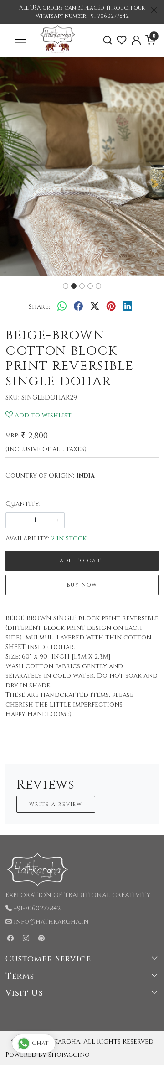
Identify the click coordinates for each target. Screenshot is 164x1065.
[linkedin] (127, 306)
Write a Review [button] (55, 804)
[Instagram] (26, 938)
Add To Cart (82, 560)
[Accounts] (136, 40)
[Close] (154, 10)
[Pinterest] (41, 938)
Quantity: (23, 503)
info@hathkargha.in (51, 921)
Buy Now (82, 585)
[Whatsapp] (62, 306)
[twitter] (95, 306)
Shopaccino (69, 1054)
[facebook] (78, 306)
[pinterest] (111, 306)
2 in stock (69, 538)
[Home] (57, 51)
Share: (39, 306)
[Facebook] (10, 938)
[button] (12, 166)
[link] (107, 40)
